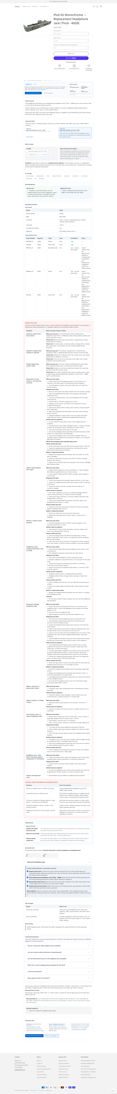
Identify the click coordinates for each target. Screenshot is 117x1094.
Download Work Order (64, 1066)
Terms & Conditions (42, 1074)
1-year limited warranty (45, 154)
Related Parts (41, 178)
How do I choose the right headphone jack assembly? (44, 945)
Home (25, 80)
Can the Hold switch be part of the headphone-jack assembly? (47, 958)
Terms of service (33, 1090)
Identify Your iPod (63, 1069)
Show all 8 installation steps (36, 862)
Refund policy (49, 1090)
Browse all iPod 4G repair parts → (34, 1035)
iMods (19, 1090)
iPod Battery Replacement (87, 1063)
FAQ (35, 178)
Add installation (57, 30)
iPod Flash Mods (85, 1066)
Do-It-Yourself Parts (64, 1063)
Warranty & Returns (42, 1077)
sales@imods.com (20, 1070)
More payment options (71, 62)
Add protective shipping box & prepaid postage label (65, 44)
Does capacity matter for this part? (39, 978)
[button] (35, 6)
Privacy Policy (40, 1071)
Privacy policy (42, 1090)
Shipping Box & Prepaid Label (88, 1077)
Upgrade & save (57, 37)
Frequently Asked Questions (44, 1069)
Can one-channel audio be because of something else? (45, 952)
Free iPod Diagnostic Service (88, 1060)
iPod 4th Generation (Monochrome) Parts (34, 80)
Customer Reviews (41, 1066)
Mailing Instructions (64, 1074)
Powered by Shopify (25, 1090)
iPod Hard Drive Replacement (88, 1069)
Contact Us (39, 1063)
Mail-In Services (63, 1071)
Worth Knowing (29, 178)
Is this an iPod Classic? (35, 971)
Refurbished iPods (63, 1077)
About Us (39, 1060)
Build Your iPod (63, 1060)
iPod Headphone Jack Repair (88, 1071)
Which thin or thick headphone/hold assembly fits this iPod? (46, 965)
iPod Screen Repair (86, 1074)
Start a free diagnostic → (52, 1035)
